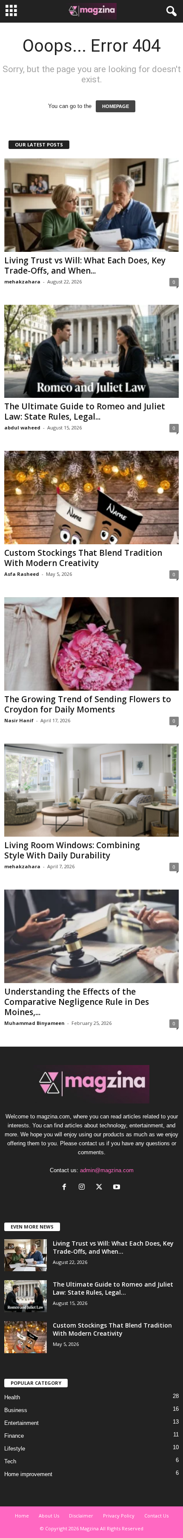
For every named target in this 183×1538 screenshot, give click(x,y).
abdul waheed (22, 427)
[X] (101, 1188)
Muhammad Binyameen (34, 1023)
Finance (14, 1436)
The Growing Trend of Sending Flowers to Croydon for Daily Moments (87, 704)
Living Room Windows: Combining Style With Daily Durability (72, 850)
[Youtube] (118, 1188)
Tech (10, 1461)
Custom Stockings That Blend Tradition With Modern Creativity (83, 558)
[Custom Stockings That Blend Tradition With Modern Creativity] (91, 497)
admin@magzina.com (107, 1170)
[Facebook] (66, 1188)
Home (22, 1515)
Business (15, 1410)
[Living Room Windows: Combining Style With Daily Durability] (91, 790)
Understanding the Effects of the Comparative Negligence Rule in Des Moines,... (76, 1002)
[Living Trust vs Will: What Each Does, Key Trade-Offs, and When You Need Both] (91, 205)
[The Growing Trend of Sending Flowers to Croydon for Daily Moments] (91, 644)
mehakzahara (22, 281)
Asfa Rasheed (21, 574)
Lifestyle (14, 1448)
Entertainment (21, 1423)
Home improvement (28, 1474)
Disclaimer (81, 1515)
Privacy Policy (118, 1515)
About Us (49, 1515)
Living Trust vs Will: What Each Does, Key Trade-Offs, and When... (85, 265)
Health (12, 1397)
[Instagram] (83, 1188)
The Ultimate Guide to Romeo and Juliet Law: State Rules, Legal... (84, 411)
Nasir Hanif (19, 720)
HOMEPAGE (115, 106)
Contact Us (156, 1515)
